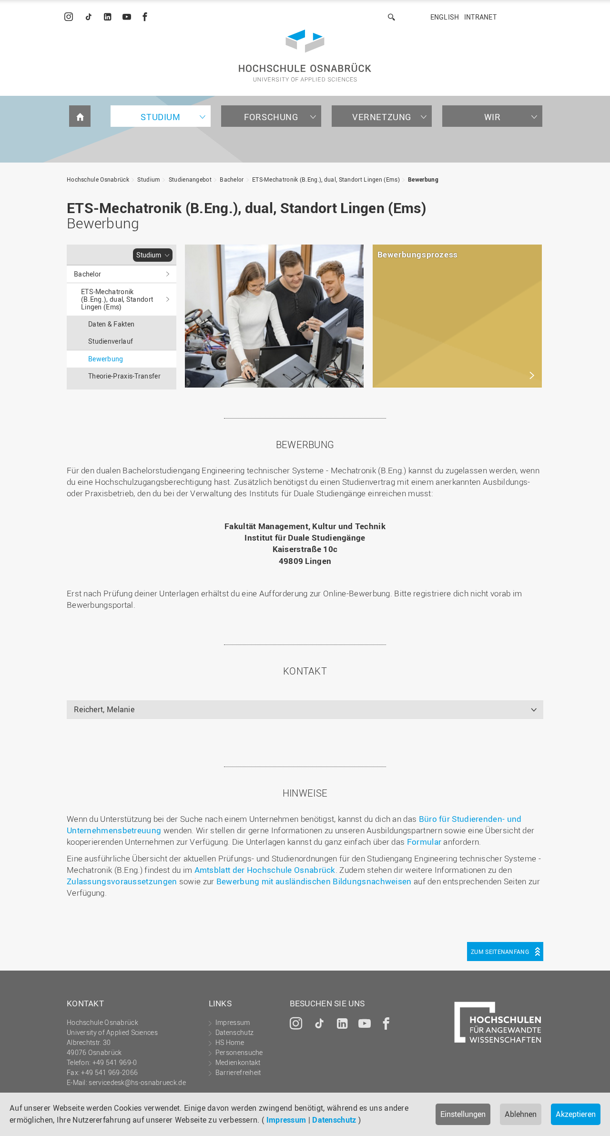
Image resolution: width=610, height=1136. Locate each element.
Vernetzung (381, 117)
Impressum (286, 1120)
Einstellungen (463, 1114)
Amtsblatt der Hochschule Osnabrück (265, 869)
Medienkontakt (238, 1062)
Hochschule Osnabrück (98, 179)
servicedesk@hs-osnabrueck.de (137, 1082)
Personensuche (239, 1052)
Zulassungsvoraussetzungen (123, 881)
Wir (492, 117)
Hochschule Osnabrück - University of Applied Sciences (305, 55)
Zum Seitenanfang (500, 951)
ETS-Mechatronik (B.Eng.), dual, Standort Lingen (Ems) (326, 179)
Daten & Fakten (111, 323)
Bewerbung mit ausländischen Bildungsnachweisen (314, 881)
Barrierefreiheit (238, 1072)
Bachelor (232, 179)
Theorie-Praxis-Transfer (124, 375)
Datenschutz (334, 1120)
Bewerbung (423, 179)
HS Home (229, 1042)
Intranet (480, 16)
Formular (425, 841)
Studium (160, 117)
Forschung (271, 117)
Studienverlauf (110, 341)
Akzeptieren (576, 1114)
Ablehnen (521, 1114)
